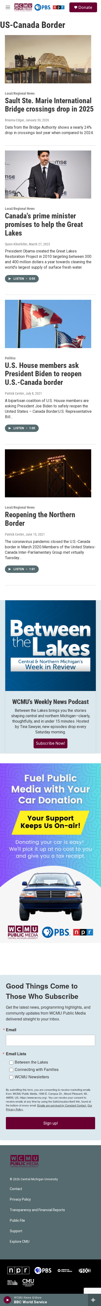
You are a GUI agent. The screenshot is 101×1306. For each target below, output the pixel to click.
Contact (16, 1189)
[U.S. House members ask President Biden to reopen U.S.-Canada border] (48, 324)
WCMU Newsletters (32, 1077)
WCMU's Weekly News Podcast (50, 701)
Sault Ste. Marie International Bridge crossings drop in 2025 (49, 104)
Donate (85, 7)
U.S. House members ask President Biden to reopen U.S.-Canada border (43, 374)
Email (11, 1030)
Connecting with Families (37, 1069)
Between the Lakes (31, 1062)
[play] (7, 1299)
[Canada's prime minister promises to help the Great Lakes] (48, 175)
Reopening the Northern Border (40, 518)
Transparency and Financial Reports (37, 1210)
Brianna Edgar (14, 120)
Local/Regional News (20, 93)
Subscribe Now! (50, 743)
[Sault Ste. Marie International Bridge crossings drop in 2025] (48, 59)
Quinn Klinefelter (16, 244)
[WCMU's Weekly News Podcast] (50, 645)
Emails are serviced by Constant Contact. (62, 1105)
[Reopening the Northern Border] (48, 473)
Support (16, 1231)
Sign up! (50, 1123)
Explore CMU (19, 1241)
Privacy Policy (20, 1199)
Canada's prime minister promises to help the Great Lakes (44, 224)
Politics (10, 358)
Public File (17, 1220)
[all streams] (94, 1300)
